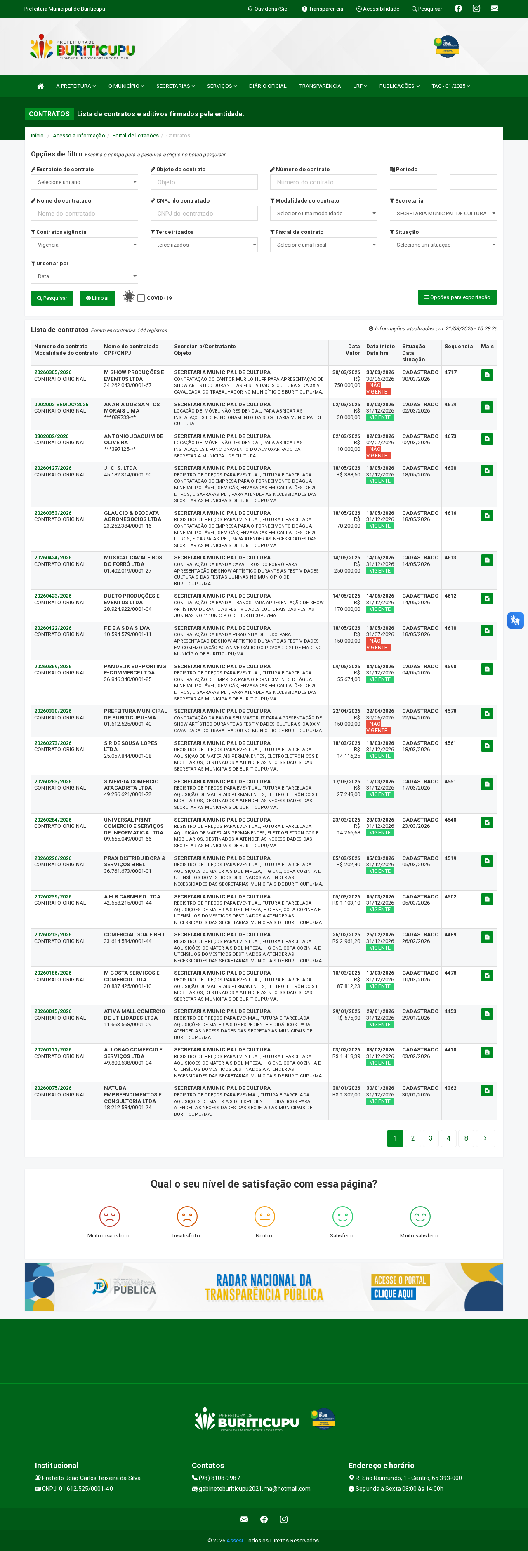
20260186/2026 (52, 973)
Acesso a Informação (79, 135)
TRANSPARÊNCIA (320, 86)
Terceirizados (174, 232)
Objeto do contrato (180, 169)
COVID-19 (159, 298)
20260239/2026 (52, 896)
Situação (406, 232)
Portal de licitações (136, 135)
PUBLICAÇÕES (398, 86)
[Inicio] (40, 86)
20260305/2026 (52, 372)
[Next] (485, 1138)
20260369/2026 (52, 666)
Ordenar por (52, 263)
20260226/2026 (52, 858)
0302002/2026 (51, 436)
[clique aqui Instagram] (284, 1519)
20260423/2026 (52, 596)
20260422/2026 (52, 628)
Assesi (234, 1540)
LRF (359, 86)
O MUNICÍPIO (124, 86)
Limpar (100, 298)
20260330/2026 (52, 711)
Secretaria (409, 201)
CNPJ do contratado (182, 201)
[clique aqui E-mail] (244, 1519)
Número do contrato (302, 169)
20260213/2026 (52, 934)
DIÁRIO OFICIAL (268, 86)
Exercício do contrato (64, 169)
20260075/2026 (52, 1088)
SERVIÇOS (220, 86)
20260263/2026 (52, 781)
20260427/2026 (52, 468)
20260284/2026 (52, 820)
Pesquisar (54, 298)
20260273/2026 (52, 743)
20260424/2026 (52, 557)
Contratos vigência (61, 232)
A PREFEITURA (74, 86)
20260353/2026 (52, 513)
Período (406, 169)
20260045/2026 (52, 1011)
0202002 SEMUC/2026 (61, 404)
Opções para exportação (459, 297)
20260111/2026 (52, 1050)
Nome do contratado (63, 201)
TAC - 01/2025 (449, 86)
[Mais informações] (487, 375)
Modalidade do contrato (306, 201)
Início (37, 135)
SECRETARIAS (173, 86)
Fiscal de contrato (298, 232)
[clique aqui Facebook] (264, 1519)
